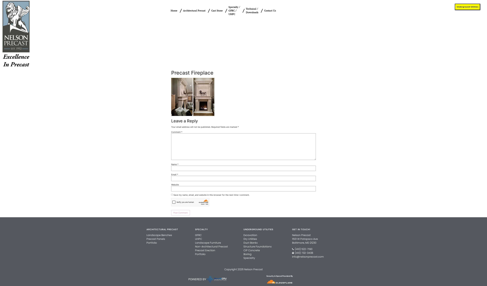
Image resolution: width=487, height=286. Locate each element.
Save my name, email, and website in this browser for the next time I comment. (211, 195)
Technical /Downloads (252, 11)
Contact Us (270, 10)
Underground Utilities (468, 7)
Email (174, 175)
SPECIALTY (201, 229)
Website (175, 185)
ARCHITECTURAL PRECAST (162, 229)
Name (174, 164)
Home (174, 10)
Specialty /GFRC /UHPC (234, 11)
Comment (176, 132)
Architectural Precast (194, 10)
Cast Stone (217, 10)
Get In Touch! (301, 229)
